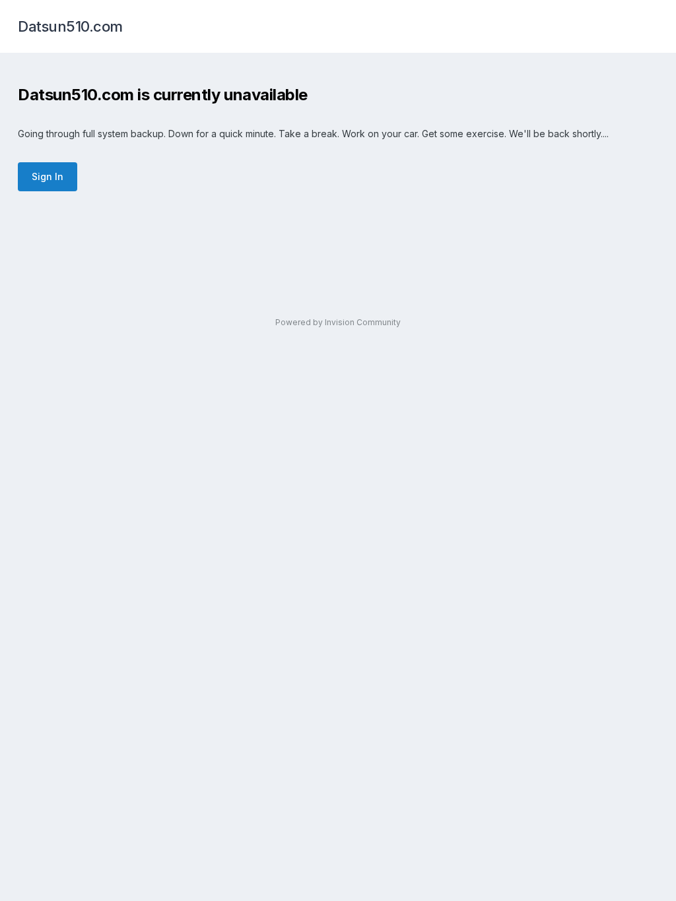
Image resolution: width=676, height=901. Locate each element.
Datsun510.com (70, 26)
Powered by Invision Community (338, 322)
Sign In (47, 176)
